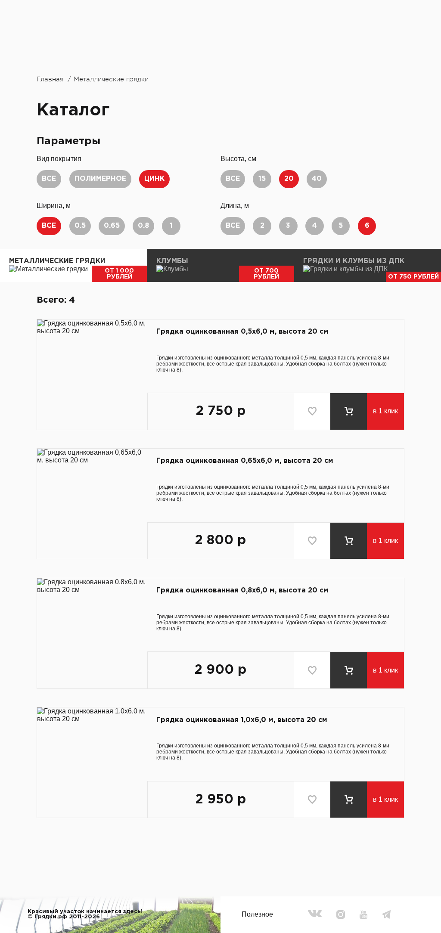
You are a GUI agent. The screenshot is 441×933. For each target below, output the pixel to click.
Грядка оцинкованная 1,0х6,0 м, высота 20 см (241, 720)
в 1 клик (385, 411)
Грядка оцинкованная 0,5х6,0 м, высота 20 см (242, 332)
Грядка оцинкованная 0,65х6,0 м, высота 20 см (244, 461)
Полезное (257, 914)
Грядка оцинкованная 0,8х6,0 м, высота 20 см (242, 590)
